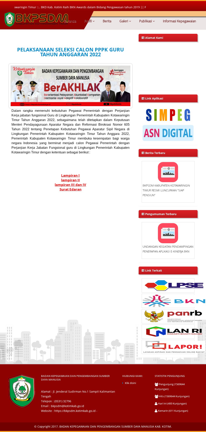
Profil (88, 21)
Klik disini (130, 383)
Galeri (124, 21)
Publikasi (145, 21)
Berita (106, 21)
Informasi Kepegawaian (179, 21)
